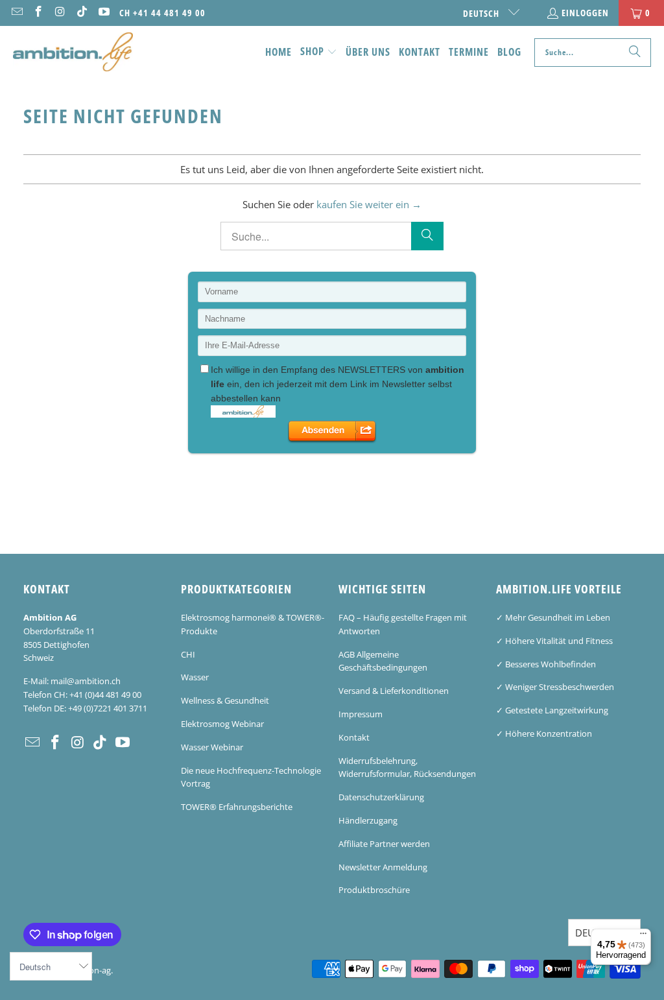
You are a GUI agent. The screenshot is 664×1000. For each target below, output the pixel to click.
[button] (318, 52)
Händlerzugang (367, 820)
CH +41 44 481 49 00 (162, 12)
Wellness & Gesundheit (225, 700)
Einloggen (585, 12)
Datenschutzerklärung (381, 797)
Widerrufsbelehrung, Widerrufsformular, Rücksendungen (407, 767)
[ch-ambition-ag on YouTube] (103, 12)
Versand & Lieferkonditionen (393, 690)
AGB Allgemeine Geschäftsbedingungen (382, 661)
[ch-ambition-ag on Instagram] (59, 12)
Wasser (195, 677)
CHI (188, 654)
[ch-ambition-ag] (73, 52)
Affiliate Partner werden (384, 844)
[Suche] (635, 52)
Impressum (360, 714)
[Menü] (643, 936)
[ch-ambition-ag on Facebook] (38, 12)
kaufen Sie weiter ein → (368, 204)
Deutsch (482, 13)
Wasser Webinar (212, 747)
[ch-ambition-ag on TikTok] (81, 12)
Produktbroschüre (374, 890)
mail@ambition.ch (86, 681)
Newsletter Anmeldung (382, 867)
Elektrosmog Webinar (222, 724)
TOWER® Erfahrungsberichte (236, 807)
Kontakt (354, 737)
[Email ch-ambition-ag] (16, 12)
